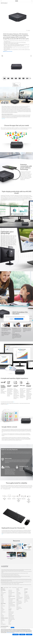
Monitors (2, 604)
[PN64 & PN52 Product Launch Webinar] (11, 554)
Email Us (17, 604)
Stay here (11, 318)
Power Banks (10, 620)
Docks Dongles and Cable (11, 619)
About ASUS (18, 590)
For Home (2, 596)
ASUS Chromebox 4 (20, 587)
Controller (9, 621)
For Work (2, 597)
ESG (24, 590)
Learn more (3, 118)
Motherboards (2, 619)
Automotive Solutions (26, 597)
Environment (25, 591)
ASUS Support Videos (19, 608)
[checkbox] (28, 30)
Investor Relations (18, 593)
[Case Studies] (21, 554)
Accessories (2, 602)
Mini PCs (2, 614)
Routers (9, 597)
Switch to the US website (19, 318)
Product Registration (18, 603)
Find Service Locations (19, 602)
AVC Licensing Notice (26, 598)
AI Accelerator (10, 593)
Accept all (29, 634)
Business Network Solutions (11, 602)
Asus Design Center (26, 596)
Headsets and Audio (10, 613)
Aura (24, 602)
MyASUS (17, 609)
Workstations (2, 615)
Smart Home (10, 608)
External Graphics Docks (11, 592)
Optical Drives (10, 590)
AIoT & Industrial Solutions (11, 604)
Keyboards (9, 610)
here (7, 404)
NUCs (1, 613)
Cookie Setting (15, 634)
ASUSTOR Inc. (18, 596)
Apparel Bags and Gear (11, 615)
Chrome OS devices (14, 587)
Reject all (22, 634)
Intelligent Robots (10, 603)
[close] (28, 315)
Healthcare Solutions (3, 592)
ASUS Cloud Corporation (19, 597)
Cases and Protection (11, 616)
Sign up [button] (12, 627)
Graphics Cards (3, 620)
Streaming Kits (10, 614)
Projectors (2, 608)
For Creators (2, 598)
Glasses (2, 607)
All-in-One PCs (2, 609)
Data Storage (10, 591)
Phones (2, 591)
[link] (2, 587)
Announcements (18, 592)
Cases (1, 621)
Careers (17, 591)
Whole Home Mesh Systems (11, 598)
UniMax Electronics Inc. (19, 598)
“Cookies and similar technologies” (11, 632)
